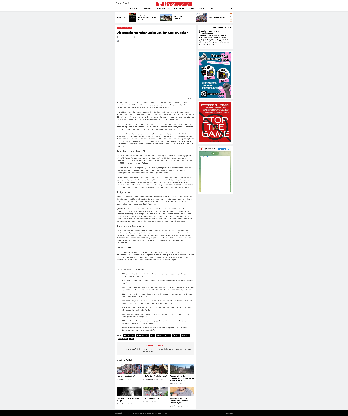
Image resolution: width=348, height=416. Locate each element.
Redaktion (121, 37)
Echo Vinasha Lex (150, 379)
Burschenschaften (142, 335)
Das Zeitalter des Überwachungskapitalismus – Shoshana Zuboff (216, 17)
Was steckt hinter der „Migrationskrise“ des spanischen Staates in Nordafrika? (182, 378)
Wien (131, 339)
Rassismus (185, 335)
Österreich (176, 335)
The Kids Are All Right (151, 398)
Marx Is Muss (160, 9)
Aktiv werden (146, 9)
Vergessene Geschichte (124, 28)
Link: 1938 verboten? (124, 247)
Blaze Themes (162, 413)
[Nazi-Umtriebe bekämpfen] (172, 17)
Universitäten (122, 339)
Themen (191, 9)
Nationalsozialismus (163, 335)
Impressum (229, 413)
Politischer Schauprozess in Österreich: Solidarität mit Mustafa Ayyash (180, 401)
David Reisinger (123, 404)
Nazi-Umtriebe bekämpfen (188, 17)
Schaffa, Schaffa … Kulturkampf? (155, 376)
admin (146, 402)
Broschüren (213, 9)
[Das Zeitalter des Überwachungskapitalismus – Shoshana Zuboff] (203, 17)
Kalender (133, 9)
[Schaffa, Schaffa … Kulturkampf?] (136, 17)
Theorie (201, 9)
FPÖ (152, 335)
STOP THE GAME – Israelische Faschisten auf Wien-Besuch (117, 17)
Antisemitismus (129, 335)
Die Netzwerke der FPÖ (176, 9)
